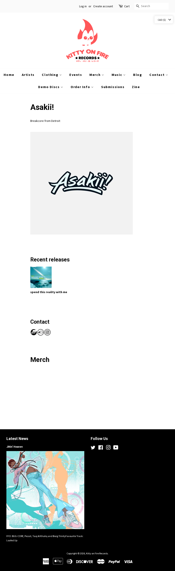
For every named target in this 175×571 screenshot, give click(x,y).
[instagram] (47, 334)
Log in (83, 6)
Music (117, 74)
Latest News (17, 438)
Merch (95, 74)
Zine (136, 87)
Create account (103, 6)
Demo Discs (49, 87)
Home (9, 74)
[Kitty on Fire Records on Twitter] (93, 448)
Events (75, 74)
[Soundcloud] (40, 334)
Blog (137, 74)
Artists (28, 74)
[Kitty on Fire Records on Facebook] (100, 448)
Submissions (113, 87)
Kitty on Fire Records (97, 553)
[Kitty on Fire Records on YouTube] (115, 448)
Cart (127, 6)
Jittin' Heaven (14, 446)
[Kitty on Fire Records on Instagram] (108, 448)
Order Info (81, 87)
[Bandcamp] (33, 334)
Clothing (50, 74)
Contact (157, 74)
